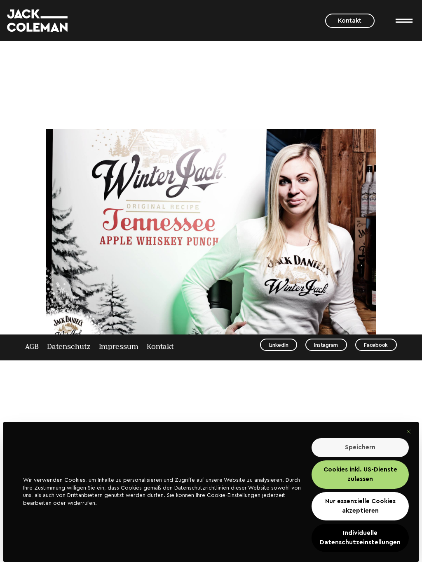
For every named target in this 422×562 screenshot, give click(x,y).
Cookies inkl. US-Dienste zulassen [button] (360, 474)
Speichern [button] (360, 447)
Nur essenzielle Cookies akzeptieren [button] (360, 506)
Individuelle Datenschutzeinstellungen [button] (360, 538)
